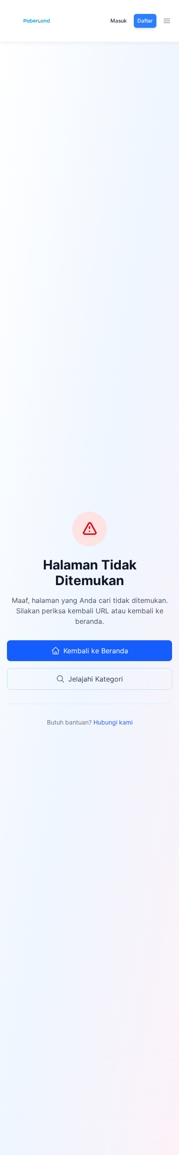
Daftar (145, 20)
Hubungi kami (113, 722)
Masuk (118, 20)
